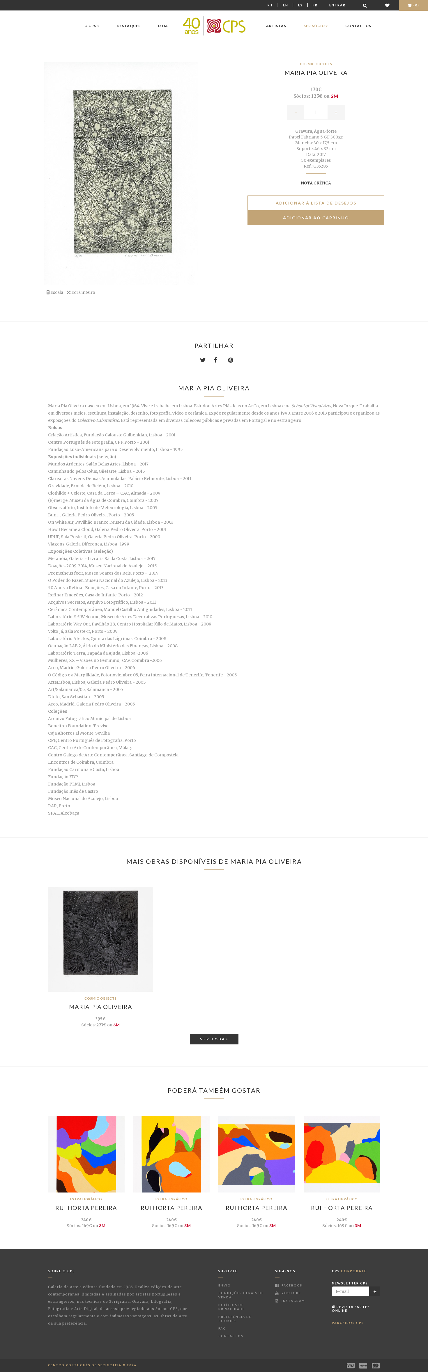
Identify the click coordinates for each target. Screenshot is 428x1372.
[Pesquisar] (365, 5)
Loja (163, 26)
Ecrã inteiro (82, 292)
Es (300, 5)
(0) (415, 5)
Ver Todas (214, 1039)
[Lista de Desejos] (387, 5)
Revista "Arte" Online (350, 1308)
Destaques (129, 26)
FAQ (222, 1328)
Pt (270, 5)
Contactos (358, 26)
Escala (56, 292)
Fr (315, 5)
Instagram (292, 1300)
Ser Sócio (314, 26)
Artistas (276, 26)
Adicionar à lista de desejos (316, 202)
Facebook (291, 1285)
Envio (224, 1285)
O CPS (90, 26)
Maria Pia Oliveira (316, 72)
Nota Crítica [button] (316, 183)
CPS (349, 1271)
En (285, 5)
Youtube (290, 1293)
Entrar (337, 5)
